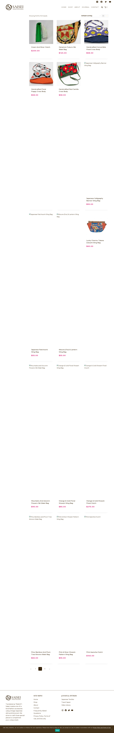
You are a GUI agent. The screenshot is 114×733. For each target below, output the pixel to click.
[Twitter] (106, 2)
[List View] (106, 16)
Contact (95, 7)
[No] (112, 729)
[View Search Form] (102, 7)
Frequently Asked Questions (40, 712)
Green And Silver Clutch (40, 47)
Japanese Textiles (67, 699)
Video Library (66, 705)
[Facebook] (101, 2)
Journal (86, 7)
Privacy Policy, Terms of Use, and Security (42, 717)
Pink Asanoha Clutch (94, 652)
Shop (70, 7)
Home (63, 7)
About (77, 7)
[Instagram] (97, 2)
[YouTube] (110, 2)
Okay (57, 730)
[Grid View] (103, 16)
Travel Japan (66, 702)
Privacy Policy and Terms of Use (102, 727)
